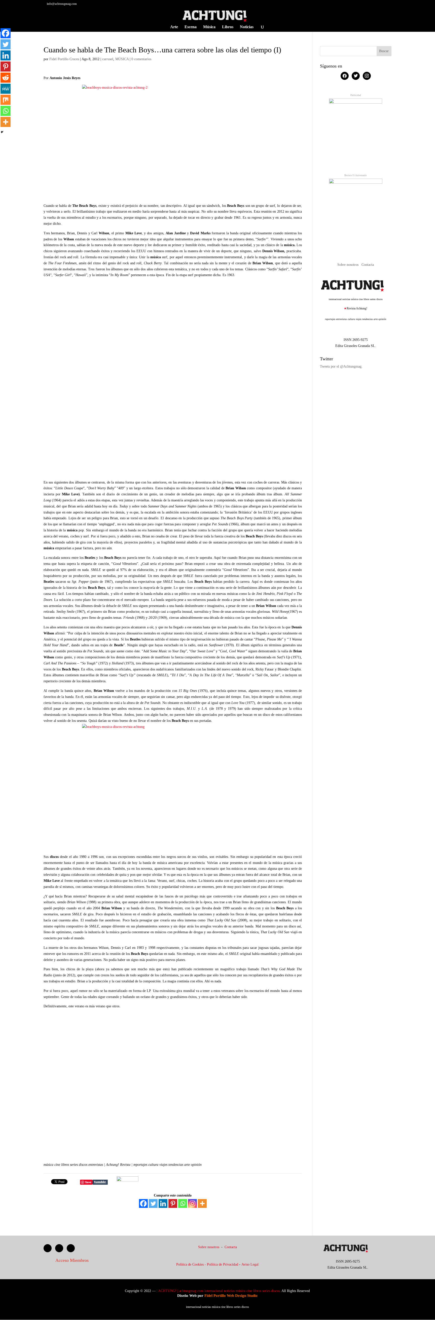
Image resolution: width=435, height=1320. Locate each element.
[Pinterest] (172, 1203)
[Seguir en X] (59, 1248)
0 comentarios (141, 59)
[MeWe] (6, 89)
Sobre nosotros (348, 265)
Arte (174, 27)
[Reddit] (6, 78)
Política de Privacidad (222, 1264)
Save (88, 1182)
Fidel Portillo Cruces (64, 59)
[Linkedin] (163, 1203)
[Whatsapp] (182, 1203)
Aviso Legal (250, 1264)
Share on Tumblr (100, 1182)
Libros (227, 27)
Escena (191, 27)
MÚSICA (122, 59)
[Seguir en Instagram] (71, 1248)
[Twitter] (153, 1203)
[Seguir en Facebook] (48, 1248)
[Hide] (2, 132)
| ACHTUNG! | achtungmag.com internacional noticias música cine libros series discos (218, 1291)
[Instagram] (192, 1203)
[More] (202, 1203)
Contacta (367, 265)
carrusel (107, 59)
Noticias (246, 27)
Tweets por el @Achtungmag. (341, 366)
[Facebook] (143, 1203)
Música (209, 27)
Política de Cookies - (191, 1264)
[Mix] (6, 100)
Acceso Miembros (72, 1260)
